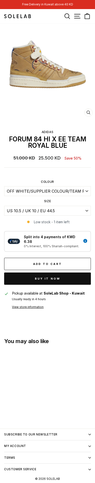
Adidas (48, 132)
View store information (28, 307)
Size (47, 201)
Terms (9, 457)
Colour (47, 182)
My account (15, 446)
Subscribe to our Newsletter (30, 434)
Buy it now (47, 278)
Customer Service (20, 469)
